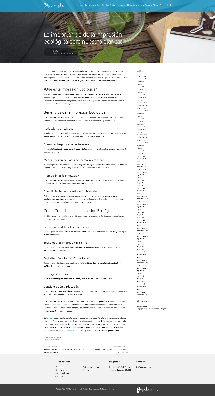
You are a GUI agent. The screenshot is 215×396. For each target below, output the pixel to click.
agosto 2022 (141, 145)
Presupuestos (138, 5)
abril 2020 (140, 217)
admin (64, 51)
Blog (161, 5)
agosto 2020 (141, 207)
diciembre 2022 (142, 135)
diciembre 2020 (142, 196)
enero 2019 (140, 257)
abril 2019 (140, 249)
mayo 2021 (140, 183)
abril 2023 (140, 124)
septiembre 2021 (142, 172)
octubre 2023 (141, 108)
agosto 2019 (141, 239)
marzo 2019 (141, 252)
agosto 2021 (141, 175)
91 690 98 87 (147, 367)
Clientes (156, 5)
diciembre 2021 (142, 164)
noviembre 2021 (142, 167)
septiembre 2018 (142, 268)
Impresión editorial (56, 339)
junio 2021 (140, 180)
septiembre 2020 (142, 204)
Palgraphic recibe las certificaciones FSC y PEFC (152, 309)
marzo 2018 (141, 284)
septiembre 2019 (142, 236)
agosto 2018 (141, 271)
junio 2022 (140, 151)
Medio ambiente (126, 5)
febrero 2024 (141, 97)
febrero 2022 (141, 159)
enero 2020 (140, 225)
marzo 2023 (141, 127)
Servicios (105, 5)
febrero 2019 (141, 255)
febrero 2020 (141, 223)
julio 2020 (140, 209)
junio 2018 (140, 276)
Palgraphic (80, 5)
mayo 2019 (140, 247)
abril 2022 (140, 153)
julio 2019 (140, 241)
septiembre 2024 (142, 79)
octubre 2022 (141, 140)
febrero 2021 (141, 191)
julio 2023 (140, 116)
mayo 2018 (140, 279)
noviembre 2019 (142, 231)
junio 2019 (140, 244)
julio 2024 (140, 84)
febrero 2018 (141, 287)
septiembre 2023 (142, 111)
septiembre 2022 (142, 143)
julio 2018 (140, 273)
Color (99, 5)
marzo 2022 (141, 156)
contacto (70, 330)
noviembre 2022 (142, 137)
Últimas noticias (55, 337)
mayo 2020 (140, 215)
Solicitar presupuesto (91, 367)
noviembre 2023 (142, 105)
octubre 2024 (141, 76)
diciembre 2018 (142, 260)
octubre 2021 (141, 169)
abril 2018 (140, 281)
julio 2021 (140, 177)
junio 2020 (140, 212)
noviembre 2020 (142, 199)
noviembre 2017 (142, 294)
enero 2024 (140, 100)
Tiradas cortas (90, 5)
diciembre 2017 (142, 292)
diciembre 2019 (142, 228)
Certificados (114, 5)
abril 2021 (140, 185)
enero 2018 (140, 289)
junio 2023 (140, 119)
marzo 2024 (141, 95)
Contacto (148, 5)
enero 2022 (140, 161)
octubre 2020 (141, 201)
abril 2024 (140, 92)
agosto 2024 (141, 81)
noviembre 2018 (142, 262)
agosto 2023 (141, 113)
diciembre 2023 (142, 103)
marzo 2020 (141, 220)
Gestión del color (62, 373)
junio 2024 (140, 87)
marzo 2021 (141, 188)
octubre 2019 (141, 233)
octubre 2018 (141, 265)
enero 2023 (140, 132)
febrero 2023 (141, 129)
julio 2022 (140, 148)
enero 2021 (140, 193)
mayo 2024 (140, 89)
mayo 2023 (140, 121)
